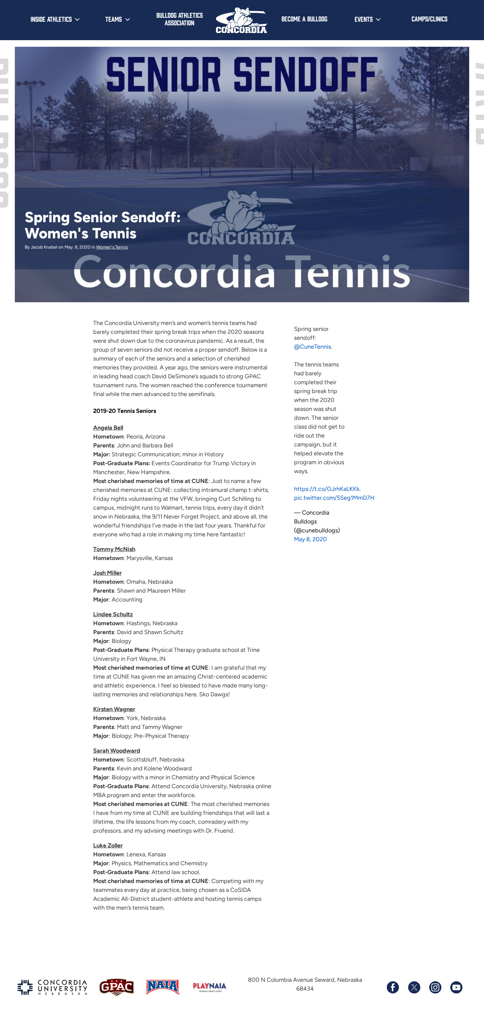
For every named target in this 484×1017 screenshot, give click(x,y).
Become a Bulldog (304, 18)
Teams (113, 18)
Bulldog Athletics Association (179, 19)
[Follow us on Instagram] (434, 987)
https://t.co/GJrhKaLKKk (327, 489)
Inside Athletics (51, 18)
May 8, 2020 (310, 539)
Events (364, 18)
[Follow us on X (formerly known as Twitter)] (413, 987)
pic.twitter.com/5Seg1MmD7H (334, 497)
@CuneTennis (312, 346)
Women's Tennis (112, 247)
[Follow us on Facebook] (392, 987)
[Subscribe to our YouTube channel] (456, 987)
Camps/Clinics (429, 18)
